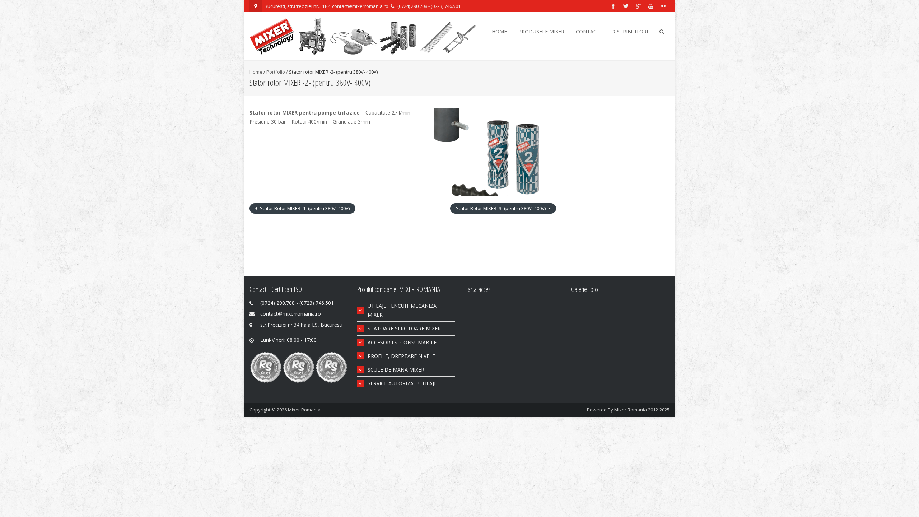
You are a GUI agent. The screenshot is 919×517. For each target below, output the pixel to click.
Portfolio (275, 72)
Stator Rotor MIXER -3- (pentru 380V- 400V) (501, 208)
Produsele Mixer (541, 31)
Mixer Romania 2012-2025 (642, 409)
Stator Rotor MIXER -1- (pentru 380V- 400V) (304, 208)
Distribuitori (629, 31)
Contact (588, 31)
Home (499, 31)
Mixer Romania (304, 409)
